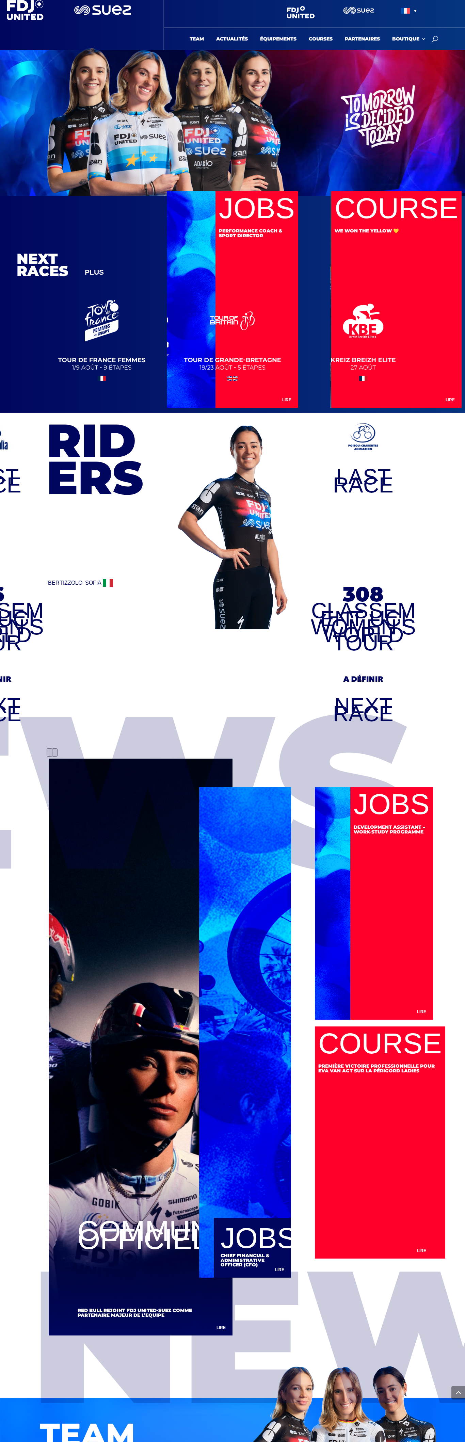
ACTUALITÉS (232, 39)
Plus (94, 272)
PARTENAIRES (362, 39)
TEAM (197, 39)
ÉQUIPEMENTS (278, 39)
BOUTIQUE (405, 39)
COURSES (321, 39)
